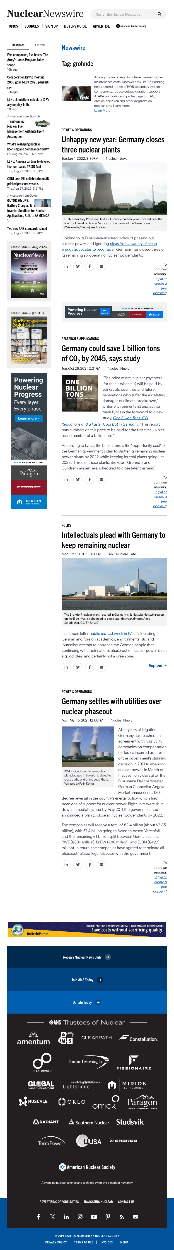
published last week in (112, 633)
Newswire (73, 47)
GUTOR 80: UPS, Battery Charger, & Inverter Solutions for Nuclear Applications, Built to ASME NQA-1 (28, 210)
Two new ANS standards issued (27, 228)
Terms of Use (83, 1242)
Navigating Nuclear (98, 1201)
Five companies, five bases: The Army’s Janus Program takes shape (27, 59)
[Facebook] (39, 1217)
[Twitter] (53, 1217)
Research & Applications (80, 338)
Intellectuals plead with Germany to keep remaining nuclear (113, 539)
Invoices (107, 1242)
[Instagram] (80, 1217)
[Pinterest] (108, 1217)
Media (124, 1242)
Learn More (102, 110)
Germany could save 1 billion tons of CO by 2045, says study (111, 353)
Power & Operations (77, 129)
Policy (66, 525)
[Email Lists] (135, 1217)
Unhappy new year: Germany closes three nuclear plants (113, 144)
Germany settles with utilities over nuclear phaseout (112, 705)
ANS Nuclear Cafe (122, 553)
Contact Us (126, 1201)
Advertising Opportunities (59, 1201)
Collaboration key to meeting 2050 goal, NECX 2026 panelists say (28, 82)
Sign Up (51, 26)
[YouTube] (94, 1217)
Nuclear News (116, 158)
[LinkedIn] (66, 1217)
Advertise (101, 26)
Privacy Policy (56, 1242)
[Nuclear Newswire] (122, 1217)
